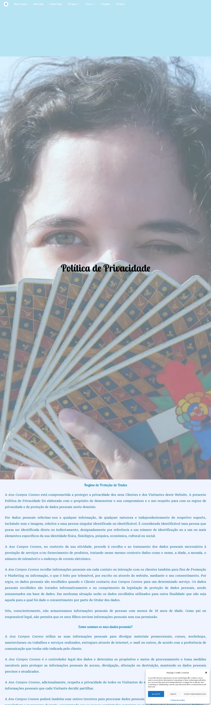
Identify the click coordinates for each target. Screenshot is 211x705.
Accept (156, 694)
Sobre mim (38, 3)
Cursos (89, 3)
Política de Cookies (178, 700)
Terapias (72, 3)
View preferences (195, 694)
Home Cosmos (20, 3)
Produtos (105, 3)
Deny (173, 694)
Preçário (120, 3)
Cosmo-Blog (56, 3)
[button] (206, 672)
